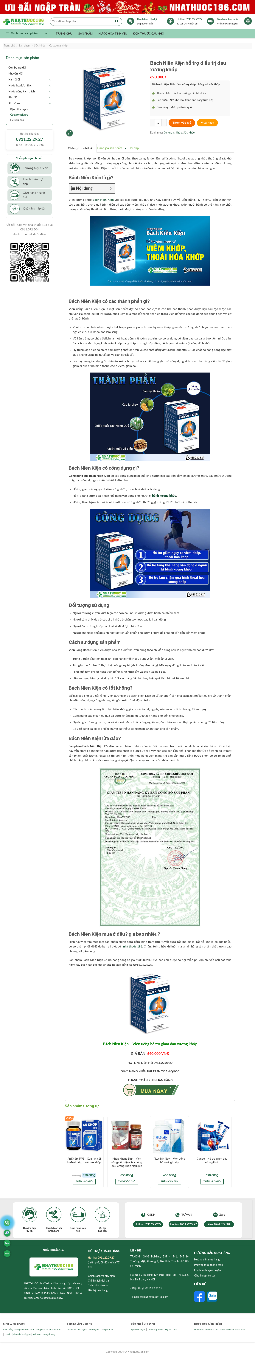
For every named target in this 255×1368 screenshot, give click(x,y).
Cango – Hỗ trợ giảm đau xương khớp (212, 1160)
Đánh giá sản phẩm (109, 148)
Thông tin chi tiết (81, 148)
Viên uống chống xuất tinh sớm (18, 1329)
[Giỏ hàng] (248, 21)
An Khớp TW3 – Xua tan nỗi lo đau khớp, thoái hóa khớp (84, 1160)
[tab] (81, 148)
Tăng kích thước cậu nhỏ (48, 1329)
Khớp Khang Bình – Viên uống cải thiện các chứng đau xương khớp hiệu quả (126, 1162)
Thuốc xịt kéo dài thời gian (17, 1334)
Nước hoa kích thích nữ (206, 1329)
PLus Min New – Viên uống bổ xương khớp (169, 1160)
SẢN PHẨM (85, 33)
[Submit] (117, 21)
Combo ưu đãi (17, 67)
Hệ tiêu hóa (17, 120)
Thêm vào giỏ (181, 122)
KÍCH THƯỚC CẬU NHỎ (148, 33)
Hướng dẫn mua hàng (207, 1259)
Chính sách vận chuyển (207, 1270)
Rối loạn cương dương (44, 1334)
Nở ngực (82, 1329)
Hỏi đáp (133, 148)
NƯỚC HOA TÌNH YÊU (113, 33)
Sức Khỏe (39, 45)
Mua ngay (207, 122)
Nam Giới (14, 79)
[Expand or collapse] (110, 188)
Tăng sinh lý (107, 1329)
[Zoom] (69, 133)
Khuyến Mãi (15, 73)
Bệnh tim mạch (19, 109)
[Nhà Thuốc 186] (26, 21)
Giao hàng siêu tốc (204, 1275)
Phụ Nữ (13, 97)
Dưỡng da (94, 1329)
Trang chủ (9, 45)
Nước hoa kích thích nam (232, 1329)
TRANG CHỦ (64, 33)
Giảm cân (71, 1329)
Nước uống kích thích (21, 91)
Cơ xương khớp (58, 45)
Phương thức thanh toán (208, 1265)
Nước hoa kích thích (20, 85)
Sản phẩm (24, 45)
